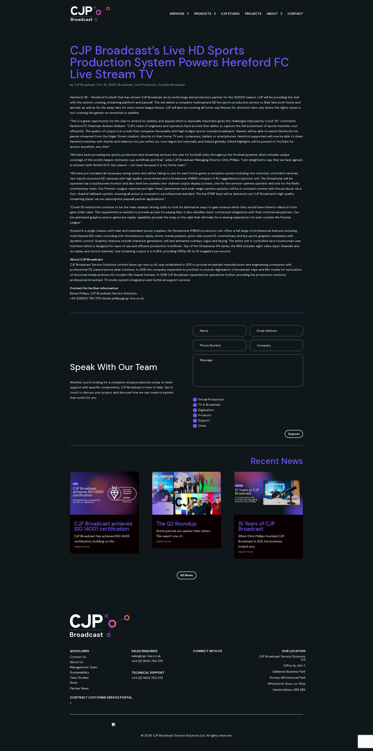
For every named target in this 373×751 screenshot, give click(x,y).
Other (202, 426)
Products (204, 415)
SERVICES (177, 14)
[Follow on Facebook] (213, 659)
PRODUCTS (202, 14)
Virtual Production (211, 399)
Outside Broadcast (171, 85)
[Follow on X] (222, 659)
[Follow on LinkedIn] (196, 659)
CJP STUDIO (230, 14)
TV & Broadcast (209, 404)
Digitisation (206, 410)
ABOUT (272, 14)
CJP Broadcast (84, 85)
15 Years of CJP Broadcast (256, 526)
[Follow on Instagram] (205, 659)
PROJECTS (253, 14)
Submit (294, 434)
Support (204, 420)
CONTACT (295, 14)
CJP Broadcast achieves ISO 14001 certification (103, 526)
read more (81, 546)
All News (186, 575)
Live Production (146, 85)
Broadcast (125, 85)
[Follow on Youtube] (231, 659)
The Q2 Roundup (176, 523)
